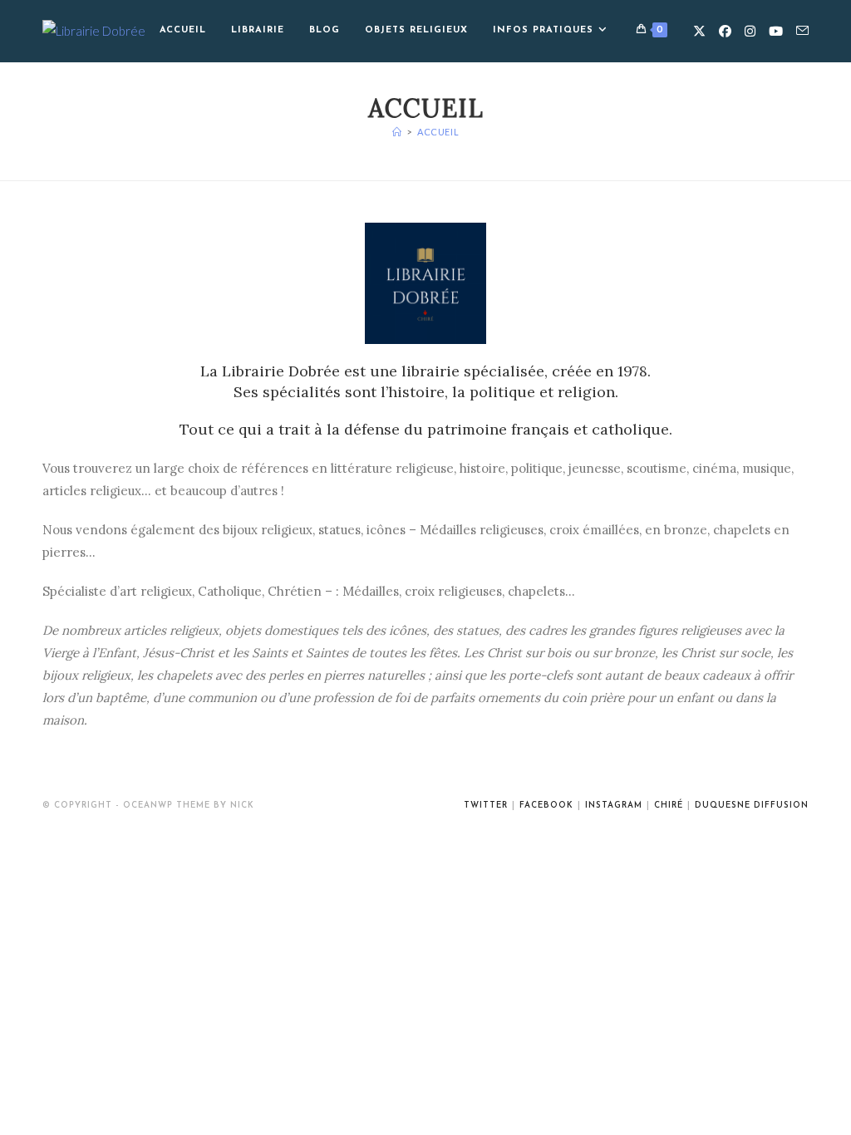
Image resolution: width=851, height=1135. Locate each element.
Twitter (486, 805)
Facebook (546, 805)
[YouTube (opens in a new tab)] (776, 31)
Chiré (668, 805)
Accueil (438, 131)
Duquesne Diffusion (752, 805)
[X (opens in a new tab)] (699, 31)
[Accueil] (397, 131)
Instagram (613, 805)
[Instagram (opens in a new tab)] (750, 31)
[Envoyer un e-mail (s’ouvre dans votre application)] (802, 30)
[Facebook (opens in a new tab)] (725, 31)
